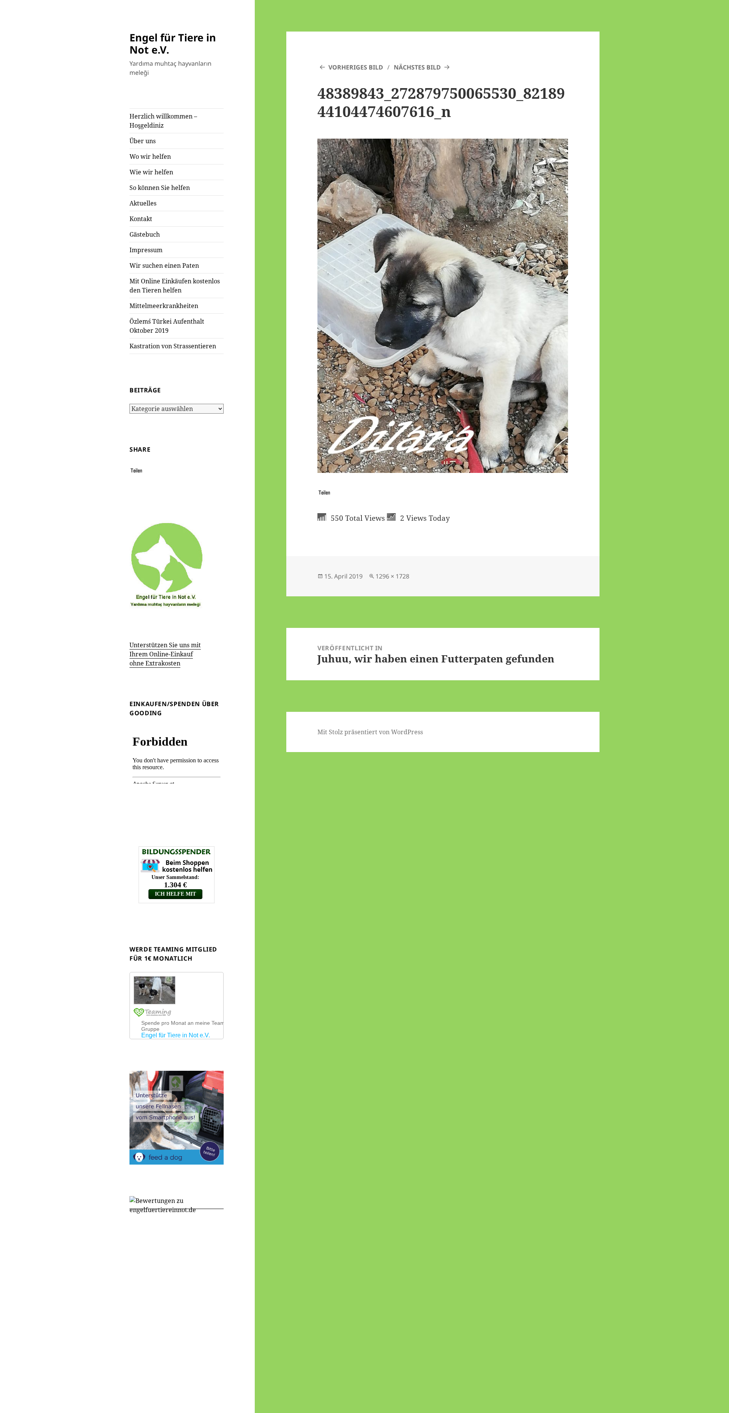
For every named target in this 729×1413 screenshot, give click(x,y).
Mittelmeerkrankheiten (163, 306)
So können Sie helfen (159, 187)
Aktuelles (142, 203)
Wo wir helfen (150, 156)
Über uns (142, 141)
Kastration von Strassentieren (172, 346)
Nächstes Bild (417, 67)
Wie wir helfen (151, 172)
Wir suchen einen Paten (164, 265)
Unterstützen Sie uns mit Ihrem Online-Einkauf (165, 654)
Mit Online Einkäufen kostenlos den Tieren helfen (174, 285)
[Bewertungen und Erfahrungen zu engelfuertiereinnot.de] (176, 1204)
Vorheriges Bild (355, 67)
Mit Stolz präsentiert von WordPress (370, 732)
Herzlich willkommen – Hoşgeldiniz (163, 121)
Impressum (146, 250)
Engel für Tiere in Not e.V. (172, 43)
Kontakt (140, 219)
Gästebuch (144, 234)
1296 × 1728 (392, 576)
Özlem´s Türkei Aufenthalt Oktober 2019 (166, 326)
